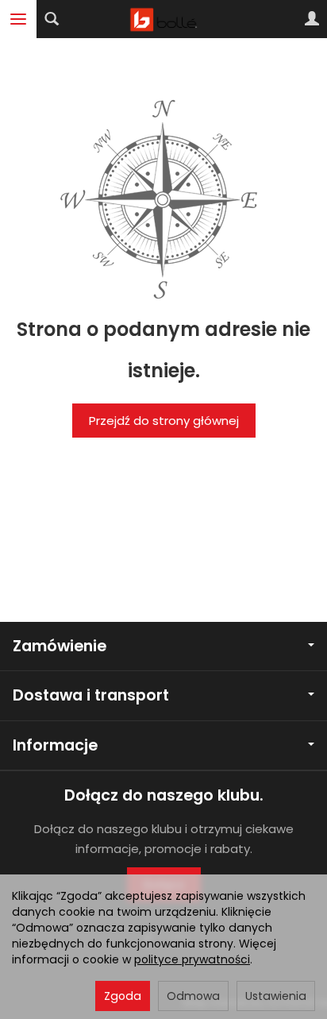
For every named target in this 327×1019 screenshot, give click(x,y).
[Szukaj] (52, 19)
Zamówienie (59, 646)
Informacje (55, 745)
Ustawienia (275, 996)
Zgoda (122, 996)
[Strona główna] (164, 19)
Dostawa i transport (91, 695)
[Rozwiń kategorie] (18, 19)
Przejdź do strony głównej (164, 420)
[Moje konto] (312, 19)
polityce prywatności (192, 959)
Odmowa (193, 996)
